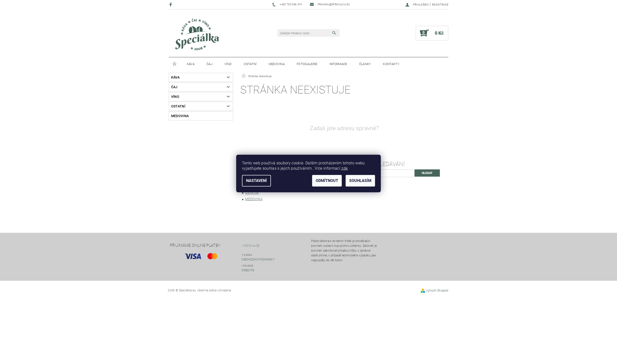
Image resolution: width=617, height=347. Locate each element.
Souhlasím (360, 180)
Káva (190, 64)
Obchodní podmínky (258, 259)
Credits (247, 270)
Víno (228, 64)
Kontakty (391, 64)
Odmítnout (327, 180)
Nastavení (256, 180)
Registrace (440, 4)
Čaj (209, 64)
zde (344, 168)
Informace (338, 64)
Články (365, 64)
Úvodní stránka (175, 64)
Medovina (277, 64)
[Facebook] (171, 4)
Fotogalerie (307, 64)
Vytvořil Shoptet (437, 290)
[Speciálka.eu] (196, 35)
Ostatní (250, 64)
